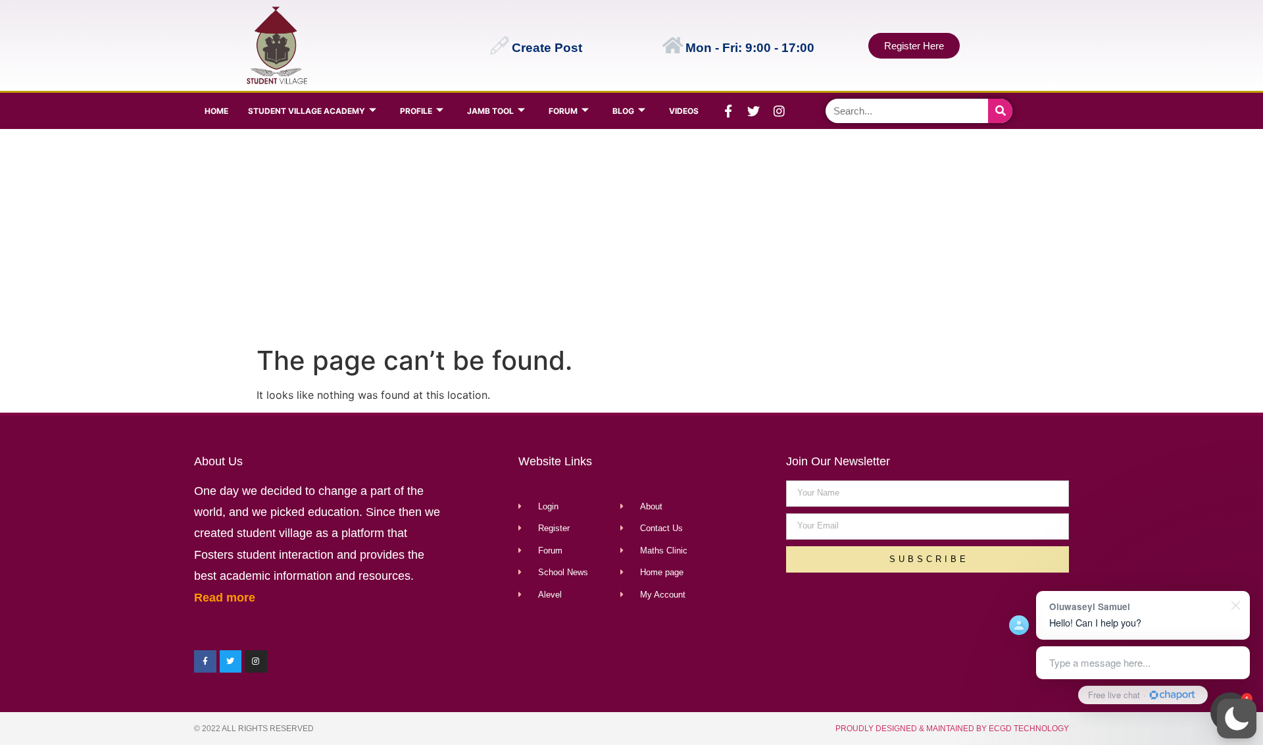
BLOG (623, 111)
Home (216, 111)
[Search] (1000, 111)
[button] (1236, 718)
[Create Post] (499, 45)
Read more (224, 597)
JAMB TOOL (490, 111)
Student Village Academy (306, 111)
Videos (684, 111)
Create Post (547, 48)
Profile (416, 111)
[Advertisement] (628, 234)
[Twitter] (753, 111)
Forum (563, 111)
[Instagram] (779, 111)
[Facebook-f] (728, 111)
